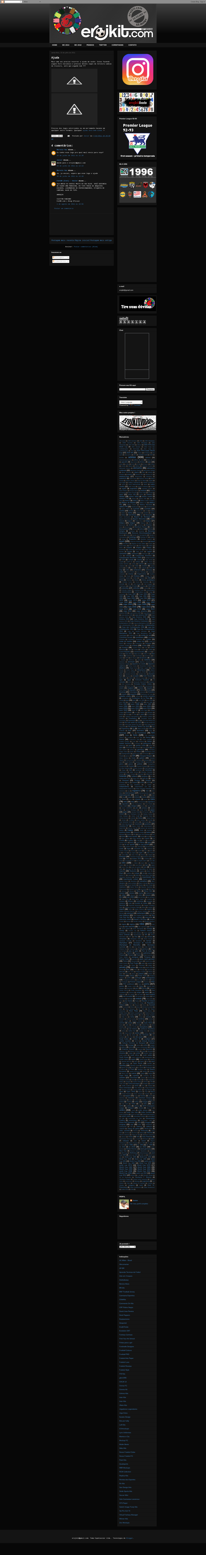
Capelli (121, 561)
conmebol (122, 594)
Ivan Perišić (148, 804)
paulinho (150, 963)
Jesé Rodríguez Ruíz (133, 814)
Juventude (138, 824)
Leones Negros (123, 850)
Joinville (133, 818)
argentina (133, 488)
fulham (149, 741)
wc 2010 (122, 1147)
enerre (121, 688)
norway (121, 930)
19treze (139, 444)
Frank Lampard (147, 739)
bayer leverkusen (124, 517)
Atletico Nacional (146, 505)
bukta (121, 547)
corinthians (139, 637)
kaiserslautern (148, 826)
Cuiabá (136, 649)
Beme (150, 523)
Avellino (152, 510)
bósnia (128, 535)
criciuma (148, 643)
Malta (137, 875)
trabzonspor (122, 1100)
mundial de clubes (141, 903)
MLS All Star (141, 897)
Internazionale (124, 795)
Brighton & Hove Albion (139, 543)
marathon (143, 881)
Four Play (139, 737)
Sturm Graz (125, 1073)
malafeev (128, 873)
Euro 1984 (123, 704)
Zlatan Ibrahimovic (135, 1187)
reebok (138, 998)
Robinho (123, 1015)
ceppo (121, 572)
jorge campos (141, 820)
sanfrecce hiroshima (147, 1029)
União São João (132, 1112)
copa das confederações (146, 625)
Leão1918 (140, 846)
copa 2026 (127, 611)
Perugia (142, 969)
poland (141, 974)
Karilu (141, 830)
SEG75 (137, 1041)
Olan (136, 937)
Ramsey (131, 992)
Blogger (129, 1538)
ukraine (140, 1108)
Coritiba (148, 639)
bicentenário (128, 527)
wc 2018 (132, 1147)
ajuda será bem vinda (92, 130)
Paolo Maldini (123, 957)
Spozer (133, 1067)
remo (120, 1001)
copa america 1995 (126, 615)
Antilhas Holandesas (134, 482)
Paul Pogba (134, 963)
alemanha (137, 468)
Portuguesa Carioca (128, 979)
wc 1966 (150, 1143)
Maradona (134, 881)
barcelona (132, 515)
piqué (120, 973)
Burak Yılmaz (148, 549)
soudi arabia (123, 1055)
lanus (132, 842)
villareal (142, 1132)
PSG (153, 982)
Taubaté (128, 1081)
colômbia (136, 588)
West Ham (123, 1151)
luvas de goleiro (136, 867)
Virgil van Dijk (136, 1134)
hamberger (138, 770)
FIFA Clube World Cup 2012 (133, 724)
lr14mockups (124, 1429)
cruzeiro (125, 647)
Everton (129, 712)
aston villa (132, 494)
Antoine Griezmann (149, 482)
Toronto (142, 1096)
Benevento (122, 525)
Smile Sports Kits (125, 1491)
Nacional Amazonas (135, 905)
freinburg (141, 741)
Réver (144, 1005)
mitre (140, 895)
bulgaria (129, 547)
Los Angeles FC (129, 860)
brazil (153, 541)
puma (146, 984)
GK (133, 756)
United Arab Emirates (148, 1114)
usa (131, 1124)
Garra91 (137, 747)
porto (129, 978)
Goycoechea (130, 760)
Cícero (137, 582)
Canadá (139, 560)
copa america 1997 (141, 615)
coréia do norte (133, 635)
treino (130, 1100)
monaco (122, 901)
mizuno (148, 895)
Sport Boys (125, 1063)
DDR (126, 658)
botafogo (132, 537)
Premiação (124, 982)
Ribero (132, 1007)
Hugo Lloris (136, 778)
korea (123, 836)
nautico (149, 909)
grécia (121, 764)
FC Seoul (150, 714)
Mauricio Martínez (146, 887)
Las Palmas (140, 842)
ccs (126, 568)
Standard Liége (142, 1069)
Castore (141, 564)
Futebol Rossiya (125, 1366)
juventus (148, 824)
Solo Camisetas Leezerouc (129, 1499)
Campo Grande (150, 557)
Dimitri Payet (130, 670)
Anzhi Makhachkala (134, 484)
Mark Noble (149, 885)
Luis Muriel (129, 865)
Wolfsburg (133, 1153)
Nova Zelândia (124, 935)
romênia (141, 1019)
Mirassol (132, 895)
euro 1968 (122, 702)
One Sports (137, 947)
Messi (139, 891)
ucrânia (128, 1106)
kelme (148, 832)
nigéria (132, 924)
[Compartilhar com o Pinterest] (61, 136)
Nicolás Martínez (150, 921)
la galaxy (130, 840)
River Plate (133, 1011)
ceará (132, 568)
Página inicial (82, 240)
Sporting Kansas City (148, 1065)
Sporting (122, 1065)
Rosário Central (137, 1021)
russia (130, 1023)
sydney (143, 1077)
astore (141, 494)
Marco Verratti (143, 883)
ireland (137, 797)
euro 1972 (131, 702)
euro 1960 (141, 700)
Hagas (124, 770)
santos (137, 1033)
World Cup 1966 (129, 1163)
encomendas (148, 686)
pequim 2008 (149, 967)
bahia (130, 513)
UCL (145, 1104)
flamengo (122, 733)
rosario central (123, 1021)
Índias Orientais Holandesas (144, 788)
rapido (147, 992)
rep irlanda (128, 1001)
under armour (143, 1110)
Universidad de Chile (135, 1118)
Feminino (122, 718)
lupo (146, 865)
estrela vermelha (149, 696)
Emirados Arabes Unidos (143, 684)
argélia (124, 488)
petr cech (130, 971)
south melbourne (137, 1057)
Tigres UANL (130, 1091)
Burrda (129, 551)
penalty (122, 967)
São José (130, 1037)
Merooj (132, 891)
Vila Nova (134, 1132)
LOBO (127, 858)
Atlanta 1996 (142, 498)
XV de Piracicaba (125, 1177)
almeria (150, 472)
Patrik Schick (123, 963)
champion (122, 574)
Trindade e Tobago (147, 1100)
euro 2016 (147, 708)
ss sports (140, 1067)
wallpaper (126, 1141)
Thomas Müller (137, 1089)
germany (140, 749)
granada (146, 760)
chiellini (135, 578)
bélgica (122, 523)
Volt (137, 1137)
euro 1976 (140, 702)
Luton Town (125, 867)
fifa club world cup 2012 (133, 722)
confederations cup (140, 592)
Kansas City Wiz (133, 828)
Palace (121, 953)
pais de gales (134, 951)
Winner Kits (123, 1519)
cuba (129, 649)
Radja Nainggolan (136, 990)
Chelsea (137, 576)
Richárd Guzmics (147, 1007)
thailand (150, 1085)
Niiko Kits (122, 1448)
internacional (130, 793)
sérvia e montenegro (142, 1047)
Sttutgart (152, 1071)
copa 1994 (127, 604)
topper (127, 1096)
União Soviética (146, 1112)
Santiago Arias (143, 1031)
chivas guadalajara (148, 580)
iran (153, 795)
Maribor (141, 885)
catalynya (122, 566)
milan (124, 895)
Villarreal (149, 1132)
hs (151, 776)
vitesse (123, 1136)
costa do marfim (125, 641)
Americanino (138, 476)
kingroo (129, 834)
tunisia (121, 1102)
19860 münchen (127, 442)
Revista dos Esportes (127, 1480)
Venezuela (144, 1130)
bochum (135, 529)
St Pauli (131, 1069)
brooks (150, 543)
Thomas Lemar (125, 1089)
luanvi (142, 863)
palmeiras (147, 953)
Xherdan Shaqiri (147, 1175)
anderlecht (122, 478)
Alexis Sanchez (126, 472)
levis (151, 850)
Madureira (133, 871)
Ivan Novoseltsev (137, 804)
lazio (149, 842)
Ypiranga (137, 1181)
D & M (149, 651)
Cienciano (146, 582)
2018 (132, 450)
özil (139, 949)
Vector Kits (148, 1128)
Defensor (131, 660)
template (145, 1083)
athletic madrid (147, 496)
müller (130, 903)
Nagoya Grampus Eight (132, 907)
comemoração (150, 590)
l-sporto (146, 838)
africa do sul (138, 460)
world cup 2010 (141, 1173)
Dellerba (147, 660)
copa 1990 (150, 602)
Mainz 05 (149, 871)
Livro (121, 858)
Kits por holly (124, 1421)
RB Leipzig (131, 994)
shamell (140, 1049)
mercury (124, 891)
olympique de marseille (142, 943)
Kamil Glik (122, 828)
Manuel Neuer (123, 881)
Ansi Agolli (122, 482)
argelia (153, 486)
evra (136, 712)
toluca (152, 1091)
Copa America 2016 (139, 617)
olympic (149, 941)
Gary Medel (146, 747)
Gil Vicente (145, 753)
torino (136, 1095)
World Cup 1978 (143, 1165)
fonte (127, 735)
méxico (131, 893)
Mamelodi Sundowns (125, 877)
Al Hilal (139, 464)
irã (147, 795)
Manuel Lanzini (147, 879)
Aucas (142, 506)
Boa (151, 527)
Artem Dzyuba (132, 492)
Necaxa (121, 913)
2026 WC (130, 453)
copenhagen (122, 635)
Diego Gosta (133, 668)
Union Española (123, 1114)
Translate (137, 405)
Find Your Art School (127, 1339)
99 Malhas (147, 452)
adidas (132, 457)
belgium (133, 523)
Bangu (153, 513)
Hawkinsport (123, 772)
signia (143, 1051)
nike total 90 (129, 927)
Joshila (150, 820)
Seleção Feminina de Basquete (133, 1043)
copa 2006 (131, 607)
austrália (147, 509)
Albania (130, 466)
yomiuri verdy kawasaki (140, 1179)
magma (142, 871)
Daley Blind (128, 653)
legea (129, 848)
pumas (121, 986)
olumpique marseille (125, 940)
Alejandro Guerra (147, 466)
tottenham (131, 1098)
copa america (141, 611)
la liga (138, 840)
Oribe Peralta (148, 947)
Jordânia (131, 820)
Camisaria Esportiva (126, 1296)
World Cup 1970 (145, 1163)
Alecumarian (124, 1264)
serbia (145, 1045)
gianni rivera (136, 753)
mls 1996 (130, 897)
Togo (146, 1091)
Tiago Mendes (148, 1089)
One (130, 947)
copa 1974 (132, 600)
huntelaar (122, 782)
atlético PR (123, 507)
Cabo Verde (139, 551)
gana (121, 747)
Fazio (127, 714)
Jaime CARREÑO (127, 808)
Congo (150, 592)
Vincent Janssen (124, 1134)
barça (123, 515)
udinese (136, 1106)
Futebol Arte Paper (126, 1358)
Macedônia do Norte (145, 869)
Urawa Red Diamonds (126, 1122)
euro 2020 (123, 710)
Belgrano (143, 523)
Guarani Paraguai (142, 766)
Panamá (131, 955)
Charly (128, 576)
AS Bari (150, 492)
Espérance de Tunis (147, 694)
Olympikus (123, 943)
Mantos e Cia (124, 1436)
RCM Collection (125, 1472)
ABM (151, 455)
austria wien (139, 510)
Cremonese (138, 643)
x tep (139, 1175)
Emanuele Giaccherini (140, 682)
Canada (130, 560)
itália (125, 802)
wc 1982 (130, 1145)
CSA (146, 647)
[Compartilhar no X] (57, 136)
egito (121, 680)
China (121, 580)
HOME (54, 45)
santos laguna (148, 1033)
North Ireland (126, 928)
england (131, 688)
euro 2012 (135, 708)
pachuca (145, 949)
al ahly (127, 464)
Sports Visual (125, 1067)
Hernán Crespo (130, 774)
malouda (130, 875)
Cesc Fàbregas (141, 572)
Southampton (148, 1057)
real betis (140, 994)
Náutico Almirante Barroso (127, 911)
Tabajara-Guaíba (124, 1079)
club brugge (137, 584)
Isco (130, 799)
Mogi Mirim (125, 899)
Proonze (146, 982)
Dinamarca (141, 670)
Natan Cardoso (139, 909)
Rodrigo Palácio (133, 1015)
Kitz (135, 834)
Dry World (142, 672)
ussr (139, 1124)
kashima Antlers (125, 832)
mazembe (143, 889)
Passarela (134, 961)
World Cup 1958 (135, 1161)
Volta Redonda (147, 1137)
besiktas (149, 525)
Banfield (146, 513)
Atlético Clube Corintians (148, 500)
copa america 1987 (135, 613)
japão (125, 812)
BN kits (122, 1288)
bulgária (139, 547)
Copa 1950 (130, 596)
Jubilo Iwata (145, 822)
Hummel (125, 780)
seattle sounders (125, 1041)
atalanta (149, 494)
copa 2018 (137, 609)
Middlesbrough (150, 893)
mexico (122, 893)
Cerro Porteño (130, 572)
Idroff (148, 782)
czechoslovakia (139, 652)
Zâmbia (121, 1185)
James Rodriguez (131, 810)
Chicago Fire (148, 576)
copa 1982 (123, 602)
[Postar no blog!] (55, 136)
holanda (122, 776)
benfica (131, 525)
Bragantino (132, 539)
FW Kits (122, 1374)
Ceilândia (143, 568)
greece (130, 764)
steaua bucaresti (135, 1071)
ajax (149, 462)
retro (130, 1005)
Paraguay (147, 957)
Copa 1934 (143, 594)
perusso (149, 969)
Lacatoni (150, 840)
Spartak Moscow (127, 1061)
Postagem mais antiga (101, 240)
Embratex (152, 682)
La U (143, 840)
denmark (131, 662)
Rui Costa (149, 1021)
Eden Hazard (147, 676)
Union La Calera (135, 1114)
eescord (150, 678)
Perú (135, 969)
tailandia (139, 1079)
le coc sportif (130, 844)
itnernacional (141, 801)
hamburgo (148, 770)
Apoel (145, 484)
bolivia (142, 529)
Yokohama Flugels (124, 1179)
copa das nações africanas (137, 631)
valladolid (122, 1128)
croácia (134, 645)
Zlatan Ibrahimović (149, 1187)
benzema (140, 525)
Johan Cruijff (135, 816)
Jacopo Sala (151, 806)
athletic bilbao (134, 496)
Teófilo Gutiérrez (127, 1085)
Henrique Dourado (146, 772)
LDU (120, 844)
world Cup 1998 (125, 1171)
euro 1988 (135, 704)
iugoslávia (151, 802)
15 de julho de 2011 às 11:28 (70, 155)
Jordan (124, 820)
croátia (153, 645)
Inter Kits (122, 1397)
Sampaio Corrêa (131, 1027)
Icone (142, 782)
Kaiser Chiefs (136, 826)
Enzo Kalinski (123, 690)
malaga (136, 873)
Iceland (134, 782)
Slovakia (150, 1051)
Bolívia (150, 529)
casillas (133, 563)
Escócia (122, 692)
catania (130, 566)
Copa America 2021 (141, 619)
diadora (122, 668)
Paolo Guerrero (148, 955)
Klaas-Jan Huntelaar (144, 834)
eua (127, 700)
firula (150, 730)
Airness (142, 462)
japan (152, 810)
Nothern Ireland (146, 930)
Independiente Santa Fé (126, 788)
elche (129, 682)
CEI (137, 568)
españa (124, 694)
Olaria (142, 936)
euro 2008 (123, 708)
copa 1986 (137, 602)
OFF (130, 936)
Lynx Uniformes (125, 1433)
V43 (131, 1126)
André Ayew (132, 478)
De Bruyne (134, 658)
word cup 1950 (133, 1155)
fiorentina (140, 730)
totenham (122, 1098)
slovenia (122, 1053)
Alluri (143, 472)
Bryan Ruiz (132, 545)
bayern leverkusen (124, 519)
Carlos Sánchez (124, 563)
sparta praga (143, 1059)
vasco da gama (134, 1128)
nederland (129, 913)
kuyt (148, 836)
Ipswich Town (139, 795)
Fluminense (141, 733)
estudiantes (125, 698)
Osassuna (132, 949)
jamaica (144, 808)
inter (147, 791)
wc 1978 (121, 1145)
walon (135, 1140)
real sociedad (127, 996)
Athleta (122, 496)
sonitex (138, 1053)
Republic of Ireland (148, 1001)
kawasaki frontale (139, 832)
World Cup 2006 (125, 1173)
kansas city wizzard (146, 828)
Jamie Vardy (143, 810)
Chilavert (142, 578)
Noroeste (152, 926)
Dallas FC (146, 653)
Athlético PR (123, 498)
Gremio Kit (123, 1389)
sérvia (131, 1047)
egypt (129, 680)
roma (132, 1017)
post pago (140, 979)
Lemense (149, 848)
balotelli (139, 513)
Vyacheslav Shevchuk (125, 1138)
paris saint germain (147, 959)
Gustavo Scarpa (137, 768)
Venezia (135, 1130)
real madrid (150, 994)
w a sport (137, 1138)
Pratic (153, 979)
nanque (150, 907)
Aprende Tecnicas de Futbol (129, 1272)
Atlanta (134, 498)
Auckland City (151, 506)
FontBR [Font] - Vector (67, 181)
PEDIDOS (90, 45)
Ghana (138, 751)
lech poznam (149, 846)
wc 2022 (143, 1147)
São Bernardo (144, 1035)
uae (140, 1103)
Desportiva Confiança (146, 666)
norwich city (132, 930)
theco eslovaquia (125, 1087)
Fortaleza (130, 737)
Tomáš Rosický (126, 1093)
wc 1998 (149, 1145)
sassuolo (149, 1037)
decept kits (143, 658)
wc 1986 (140, 1145)
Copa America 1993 (149, 613)
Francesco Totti (134, 739)
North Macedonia (138, 928)
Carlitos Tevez (148, 561)
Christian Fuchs (127, 582)
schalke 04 (136, 1039)
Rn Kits (122, 1483)
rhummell (125, 1007)
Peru (128, 969)
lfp (120, 852)
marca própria (132, 883)
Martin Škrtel (134, 887)
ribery (138, 1007)
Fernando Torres (146, 718)
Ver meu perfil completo (139, 1204)
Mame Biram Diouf (147, 875)
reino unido (149, 998)
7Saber (140, 452)
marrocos (122, 887)
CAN (123, 560)
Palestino (137, 953)
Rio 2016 (141, 1009)
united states (126, 1116)
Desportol (123, 1323)
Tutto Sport (125, 1103)
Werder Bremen (131, 1149)
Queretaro (130, 988)
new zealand (137, 917)
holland (134, 776)
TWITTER (103, 45)
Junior (59, 160)
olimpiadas (123, 939)
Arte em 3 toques (125, 1276)
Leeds (121, 848)
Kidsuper (121, 834)
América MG (139, 474)
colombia (125, 588)
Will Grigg (124, 1153)
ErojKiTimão (123, 1327)
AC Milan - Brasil (125, 1260)
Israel (145, 799)
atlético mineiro (131, 504)
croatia (144, 645)
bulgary (149, 547)
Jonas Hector (151, 818)
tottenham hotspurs (145, 1098)
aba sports (128, 455)
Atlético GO (143, 502)
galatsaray (122, 745)
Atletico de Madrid (128, 502)
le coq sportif (144, 844)
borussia (141, 531)
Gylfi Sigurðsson (150, 768)
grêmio (139, 764)
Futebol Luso (124, 1362)
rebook (148, 996)
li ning (125, 852)
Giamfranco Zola (150, 751)
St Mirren (122, 1069)
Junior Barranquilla (126, 824)
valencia (139, 1126)
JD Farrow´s (145, 812)
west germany (145, 1149)
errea (149, 690)
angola (150, 480)
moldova (149, 899)
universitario (133, 1120)
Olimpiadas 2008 (135, 938)
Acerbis (121, 457)
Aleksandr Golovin (124, 468)
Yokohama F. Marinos (143, 1177)
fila (133, 728)
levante (140, 850)
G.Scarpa (137, 743)
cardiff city (129, 561)
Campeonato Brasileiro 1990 (130, 558)
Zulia (132, 1189)
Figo (153, 726)
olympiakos (139, 940)
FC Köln (133, 714)
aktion (121, 464)
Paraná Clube (124, 959)
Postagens (59, 257)
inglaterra (136, 791)
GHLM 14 (123, 1382)
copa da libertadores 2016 (141, 623)
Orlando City (123, 949)
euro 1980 (149, 702)
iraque (130, 797)
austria (121, 511)
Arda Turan (131, 486)
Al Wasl (152, 464)
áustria (131, 511)
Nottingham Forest (124, 932)
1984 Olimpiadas (150, 441)
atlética (135, 500)
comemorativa (126, 592)
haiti (130, 770)
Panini (138, 955)
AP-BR (121, 1268)
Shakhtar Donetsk (128, 1049)
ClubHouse (122, 586)
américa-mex (124, 476)
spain (133, 1059)
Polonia (122, 976)
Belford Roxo (139, 521)
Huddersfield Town (124, 778)
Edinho (131, 678)
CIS (129, 584)
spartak (152, 1059)
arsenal (143, 490)
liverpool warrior (147, 856)
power (147, 979)
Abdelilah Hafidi (143, 455)
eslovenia (142, 692)
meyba (141, 893)
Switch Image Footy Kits (128, 1507)
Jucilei (153, 822)
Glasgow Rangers (146, 756)
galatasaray (147, 743)
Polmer (150, 973)
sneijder (130, 1053)
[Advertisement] (81, 224)
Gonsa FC (123, 1386)
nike (141, 923)
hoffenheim (149, 774)
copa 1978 (146, 600)
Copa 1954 (143, 596)
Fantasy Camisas (125, 1335)
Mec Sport (152, 889)
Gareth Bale (129, 747)
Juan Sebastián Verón (125, 822)
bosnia (121, 535)
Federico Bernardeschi (132, 716)
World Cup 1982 (125, 1167)
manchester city (148, 877)
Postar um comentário (63, 208)
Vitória (130, 1137)
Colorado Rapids (126, 590)
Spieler (142, 1061)
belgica (148, 521)
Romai (141, 1017)
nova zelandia (148, 932)
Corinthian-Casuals (125, 637)
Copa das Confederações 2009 (133, 627)
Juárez (137, 822)
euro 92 (135, 710)
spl (147, 1061)
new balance (124, 915)
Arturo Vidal (142, 492)
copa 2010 (145, 607)
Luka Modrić (138, 865)
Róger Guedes (150, 1015)
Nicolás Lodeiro (137, 921)
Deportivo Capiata (124, 664)
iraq (123, 797)
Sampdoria (143, 1027)
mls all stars (151, 897)
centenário (137, 570)
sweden (122, 1077)
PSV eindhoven (128, 984)
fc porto (141, 714)
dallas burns (137, 653)
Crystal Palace (137, 647)
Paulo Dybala (123, 965)
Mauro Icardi (123, 889)
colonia (146, 588)
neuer (150, 913)
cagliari (149, 551)
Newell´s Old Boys (140, 919)
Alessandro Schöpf (149, 470)
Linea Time (134, 854)
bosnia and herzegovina (139, 535)
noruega (149, 928)
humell (153, 778)
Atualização (134, 506)
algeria (136, 472)
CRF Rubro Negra (126, 1307)
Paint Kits (122, 1460)
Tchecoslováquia (134, 1083)
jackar (143, 806)
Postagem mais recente (62, 240)
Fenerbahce (133, 718)
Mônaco (130, 901)
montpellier (149, 901)
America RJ (149, 474)
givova (128, 756)
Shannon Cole (123, 1051)
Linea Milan (125, 854)
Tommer (147, 1093)
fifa (139, 720)
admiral (147, 457)
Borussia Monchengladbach (142, 533)
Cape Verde (148, 559)
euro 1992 (147, 704)
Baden (123, 513)
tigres (121, 1091)
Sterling (144, 1071)
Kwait (153, 836)
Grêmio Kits (123, 1393)
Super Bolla (123, 1075)
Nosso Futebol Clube (127, 1452)
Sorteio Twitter (148, 1053)
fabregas (149, 712)
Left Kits (122, 1425)
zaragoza (131, 1185)
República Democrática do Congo (133, 1003)
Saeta (121, 1025)
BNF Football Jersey (127, 1292)
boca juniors (124, 529)
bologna (122, 531)
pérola (121, 969)
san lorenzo (133, 1029)
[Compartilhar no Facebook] (59, 136)
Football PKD (124, 1354)
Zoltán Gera (124, 1189)
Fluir (132, 733)
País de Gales (147, 951)
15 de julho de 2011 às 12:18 (70, 176)
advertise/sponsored (125, 460)
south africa (134, 1055)
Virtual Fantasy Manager (128, 1515)
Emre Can (130, 686)
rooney (151, 1019)
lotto (124, 863)
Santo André (128, 1033)
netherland (141, 913)
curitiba (150, 649)
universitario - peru (146, 1120)
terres (137, 1085)
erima (142, 690)
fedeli (120, 716)
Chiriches (129, 580)
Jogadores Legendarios (128, 1409)
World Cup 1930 (130, 1157)
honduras (144, 776)
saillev (127, 1025)
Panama (122, 955)
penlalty (140, 967)
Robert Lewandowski (136, 1013)
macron (122, 871)
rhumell (152, 1005)
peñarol (133, 967)
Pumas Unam (132, 986)
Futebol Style (124, 1370)
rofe (142, 1015)
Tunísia (129, 1102)
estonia (138, 696)
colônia (153, 588)
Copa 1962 (131, 598)
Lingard (150, 854)
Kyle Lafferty (125, 838)
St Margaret (149, 1067)
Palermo (129, 953)
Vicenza (127, 1132)
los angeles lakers (141, 860)
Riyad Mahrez (147, 1011)
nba (151, 911)
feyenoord (131, 720)
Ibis (128, 782)
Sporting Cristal (134, 1065)
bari (142, 515)
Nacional (122, 905)
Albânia (137, 466)
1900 (140, 441)
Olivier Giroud (148, 938)
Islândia (137, 799)
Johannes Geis (147, 816)
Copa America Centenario (139, 621)
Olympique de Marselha (129, 945)
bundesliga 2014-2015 (134, 549)
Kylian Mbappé (136, 838)
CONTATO (132, 45)
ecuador (136, 676)
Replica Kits (123, 1476)
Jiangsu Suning (147, 814)
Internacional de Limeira (146, 793)
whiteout (152, 1151)
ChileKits (122, 1299)
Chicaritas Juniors (124, 578)
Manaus (137, 877)
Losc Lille (152, 860)
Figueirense (125, 728)
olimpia (149, 937)
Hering (121, 774)
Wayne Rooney (133, 1143)
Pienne (150, 971)
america (130, 474)
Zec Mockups (124, 1523)
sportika (149, 1063)
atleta (120, 500)
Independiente (124, 786)
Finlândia (121, 730)
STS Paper (123, 1503)
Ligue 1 (141, 853)
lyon (145, 867)
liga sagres (132, 852)
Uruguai (148, 1122)
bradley (152, 537)
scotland (147, 1039)
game (150, 745)
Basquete (149, 515)
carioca (137, 562)
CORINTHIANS (117, 45)
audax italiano (126, 508)
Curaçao (143, 649)
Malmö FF (122, 875)
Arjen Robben (123, 490)
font (153, 733)
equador (133, 690)
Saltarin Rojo (145, 1025)
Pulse (139, 984)
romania (148, 1017)
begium (129, 521)
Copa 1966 (143, 598)
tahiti (132, 1079)
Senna (138, 1045)
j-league (134, 806)
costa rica (140, 641)
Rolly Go (124, 1017)
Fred (133, 741)
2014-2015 (136, 449)
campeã (128, 555)
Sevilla (152, 1047)
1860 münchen (132, 441)
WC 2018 (77, 45)
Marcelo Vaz (62, 150)
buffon (150, 545)
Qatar (141, 986)
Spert (135, 1061)
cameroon (134, 553)
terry (143, 1085)
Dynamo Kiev (142, 674)
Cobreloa (142, 586)
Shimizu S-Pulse (134, 1051)
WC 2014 (65, 45)
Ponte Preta (142, 976)
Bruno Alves (122, 545)
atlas (150, 498)
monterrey (139, 901)
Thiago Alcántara (150, 1087)
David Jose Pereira (126, 1311)
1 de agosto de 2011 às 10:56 (70, 204)
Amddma (121, 474)
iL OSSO (148, 784)
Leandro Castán (130, 846)
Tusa (153, 1101)
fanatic (121, 714)
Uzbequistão (123, 1126)
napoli (121, 909)
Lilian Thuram (151, 852)
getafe (131, 751)
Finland (150, 728)
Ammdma (149, 476)
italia (152, 799)
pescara (122, 972)
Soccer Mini (123, 1495)
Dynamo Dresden (130, 674)
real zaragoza (139, 996)
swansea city (147, 1075)
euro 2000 (135, 706)
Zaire (128, 1183)
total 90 (150, 1095)
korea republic (133, 836)
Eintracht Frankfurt (142, 680)
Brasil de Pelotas (135, 541)
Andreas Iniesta (143, 478)
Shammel (148, 1049)
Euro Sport (144, 710)
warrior (143, 1141)
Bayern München (139, 519)
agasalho (124, 462)
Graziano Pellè (139, 762)
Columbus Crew (139, 590)
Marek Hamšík (131, 885)
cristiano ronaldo (124, 645)
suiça (142, 1073)
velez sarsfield (124, 1130)
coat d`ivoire (132, 586)
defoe (139, 660)
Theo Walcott (138, 1087)
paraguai (135, 957)
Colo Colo (151, 586)
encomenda (139, 686)
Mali (143, 873)
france (121, 739)
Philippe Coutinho (141, 971)
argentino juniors (147, 488)
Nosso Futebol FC (126, 1456)
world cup (143, 1155)
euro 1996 (123, 706)
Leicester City (139, 848)
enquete (149, 688)
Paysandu (142, 965)
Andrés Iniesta (130, 480)
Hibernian (140, 774)
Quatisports (123, 1464)
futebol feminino (125, 743)
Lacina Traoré (123, 842)
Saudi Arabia (124, 1039)
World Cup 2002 (144, 1171)
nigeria (124, 924)
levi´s (145, 850)
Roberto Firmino (150, 1013)
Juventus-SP (123, 826)
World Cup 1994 (144, 1169)
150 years (122, 441)
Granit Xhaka (128, 762)
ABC (135, 455)
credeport (129, 643)
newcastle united (125, 919)
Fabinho (142, 712)
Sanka (123, 1031)
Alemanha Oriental (135, 470)
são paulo (139, 1037)
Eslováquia (133, 692)
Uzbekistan (149, 1124)
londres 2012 (136, 858)
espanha (133, 694)
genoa (132, 749)
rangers (139, 992)
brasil (121, 541)
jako (137, 808)
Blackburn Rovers (141, 527)
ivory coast (123, 806)
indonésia (122, 791)
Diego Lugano (144, 668)
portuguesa (150, 978)
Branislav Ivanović (146, 539)
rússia (138, 1023)
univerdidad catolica (139, 1116)
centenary (148, 570)
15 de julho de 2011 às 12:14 (70, 166)
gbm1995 (122, 1378)
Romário (121, 1019)
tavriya (146, 1081)
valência (149, 1126)
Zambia (150, 1183)
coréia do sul (146, 635)
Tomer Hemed (138, 1093)
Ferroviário (122, 720)
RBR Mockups (124, 1468)
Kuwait (142, 836)
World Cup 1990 (125, 1169)
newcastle (148, 917)
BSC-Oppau (142, 545)
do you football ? (131, 672)
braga (123, 539)
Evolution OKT (124, 1331)
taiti (145, 1079)
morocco (122, 903)
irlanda (144, 797)
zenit (141, 1185)
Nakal (143, 907)
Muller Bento (124, 1444)
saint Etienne (135, 1025)
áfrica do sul (151, 460)
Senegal (131, 1045)
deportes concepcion (146, 662)
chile (149, 578)
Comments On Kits (126, 1303)
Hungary (137, 780)
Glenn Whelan (123, 758)
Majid (121, 873)
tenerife (152, 1083)
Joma (140, 818)
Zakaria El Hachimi (139, 1183)
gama (130, 745)
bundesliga (122, 549)
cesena (150, 572)
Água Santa (134, 462)
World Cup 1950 (140, 1159)
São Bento (132, 1035)
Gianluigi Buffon (125, 753)
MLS (121, 897)
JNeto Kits (123, 1405)
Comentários (60, 261)
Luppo (153, 865)
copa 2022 (150, 609)
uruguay (122, 1124)
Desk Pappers (124, 1315)
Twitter (133, 1104)
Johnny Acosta (123, 818)
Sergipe (152, 1045)
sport (153, 1061)
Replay (137, 1001)
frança (148, 737)
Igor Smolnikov (135, 784)
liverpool (122, 856)
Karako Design (124, 1417)
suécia (133, 1073)
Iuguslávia (125, 804)
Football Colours (125, 1350)
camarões (123, 553)
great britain (149, 762)
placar (133, 973)
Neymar (128, 921)
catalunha (149, 563)
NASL (130, 909)
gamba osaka (141, 745)
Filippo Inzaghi (141, 728)
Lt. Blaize (135, 863)
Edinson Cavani (140, 678)
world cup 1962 (149, 1161)
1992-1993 (131, 444)
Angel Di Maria (141, 480)
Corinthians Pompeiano (135, 639)
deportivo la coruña (138, 664)
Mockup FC (123, 1440)
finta (129, 730)
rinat (120, 1009)
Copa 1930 (132, 594)
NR (146, 935)
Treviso (137, 1100)
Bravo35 (145, 541)
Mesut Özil (148, 891)
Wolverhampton (144, 1153)
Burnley (121, 551)
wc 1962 (142, 1143)
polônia (131, 976)
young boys (128, 1181)
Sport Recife (137, 1063)
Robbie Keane (123, 1013)
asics (121, 494)
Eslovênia (151, 692)
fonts (135, 735)
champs (131, 574)
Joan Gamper (123, 816)
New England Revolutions (141, 915)
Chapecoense (141, 574)
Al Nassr (145, 464)
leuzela (133, 850)
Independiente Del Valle (143, 786)
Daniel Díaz (129, 655)
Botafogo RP (144, 537)
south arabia (147, 1055)
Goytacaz (139, 760)
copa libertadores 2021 (144, 633)
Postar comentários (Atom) (86, 247)
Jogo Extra (123, 1413)
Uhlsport (131, 1108)
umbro (122, 1110)
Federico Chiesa (147, 716)
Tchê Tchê (122, 1083)
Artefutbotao (124, 1280)
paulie (143, 963)
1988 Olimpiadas (142, 442)
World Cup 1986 (144, 1167)
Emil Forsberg (126, 684)
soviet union (123, 1059)
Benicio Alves (124, 1284)
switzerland (133, 1077)
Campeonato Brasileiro (143, 555)
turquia (145, 1102)
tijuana (140, 1091)
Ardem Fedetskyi (143, 486)
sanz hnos (122, 1035)
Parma (125, 961)
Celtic (127, 570)
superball (136, 1075)
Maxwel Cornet (133, 889)
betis (120, 527)
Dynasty (127, 676)
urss (139, 1122)
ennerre (140, 688)
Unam (133, 1110)
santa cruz (132, 1031)
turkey (136, 1102)
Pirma (127, 973)
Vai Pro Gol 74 (124, 1511)
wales (153, 1139)
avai (146, 510)
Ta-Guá (150, 1077)
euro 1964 (150, 700)
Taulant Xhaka (137, 1081)
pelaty (150, 965)
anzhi (123, 484)
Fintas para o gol (125, 1343)
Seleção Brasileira (148, 1041)
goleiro (142, 758)
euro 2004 (147, 706)
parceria (134, 959)
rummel (121, 1023)
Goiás (133, 758)
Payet (133, 965)
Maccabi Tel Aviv (131, 869)
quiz (136, 988)
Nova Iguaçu (137, 932)
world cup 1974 (125, 1165)
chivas (136, 580)
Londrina (146, 858)
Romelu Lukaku (131, 1019)
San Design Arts (125, 1487)
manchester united (130, 879)
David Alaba (138, 655)
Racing (144, 988)
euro (134, 700)
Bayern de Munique (142, 517)
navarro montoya (142, 911)
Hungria (148, 780)
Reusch (137, 1005)
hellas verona (134, 772)
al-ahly (123, 466)
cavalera (144, 566)
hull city (145, 778)
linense (143, 854)
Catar (136, 566)
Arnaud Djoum (134, 490)
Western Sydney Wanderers (138, 1151)
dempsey (122, 662)
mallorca (149, 873)
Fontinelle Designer (126, 1346)
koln (153, 834)
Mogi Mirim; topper (138, 899)
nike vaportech (142, 926)
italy (132, 802)
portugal (138, 978)
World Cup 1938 (125, 1159)
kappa (130, 830)
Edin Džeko (122, 678)
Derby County (132, 666)
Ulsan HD (149, 1108)
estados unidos (125, 696)
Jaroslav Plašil (135, 812)
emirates (121, 686)
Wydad (133, 1175)
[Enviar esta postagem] (69, 136)
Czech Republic (124, 652)
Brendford (126, 543)
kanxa (121, 830)
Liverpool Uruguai (135, 856)
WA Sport (145, 1138)
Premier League (135, 982)
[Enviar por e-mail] (52, 136)
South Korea (123, 1057)
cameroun (145, 553)
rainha (146, 990)
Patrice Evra (149, 961)
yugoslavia (146, 1181)
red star (130, 999)
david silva (148, 655)
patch (141, 961)
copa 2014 (123, 609)
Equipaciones (124, 1319)
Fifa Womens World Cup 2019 (138, 726)
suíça (150, 1073)
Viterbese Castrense (149, 1134)
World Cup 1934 (145, 1157)
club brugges (148, 584)
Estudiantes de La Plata (140, 698)
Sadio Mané (148, 1023)
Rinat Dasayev (130, 1009)
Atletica (127, 500)
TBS (151, 1081)
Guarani (131, 766)
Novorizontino (138, 934)
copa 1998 (141, 604)
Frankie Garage (124, 741)
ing (128, 791)
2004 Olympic (136, 447)
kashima (149, 830)
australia (136, 509)
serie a (123, 1047)
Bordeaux (132, 531)
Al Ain (132, 464)
